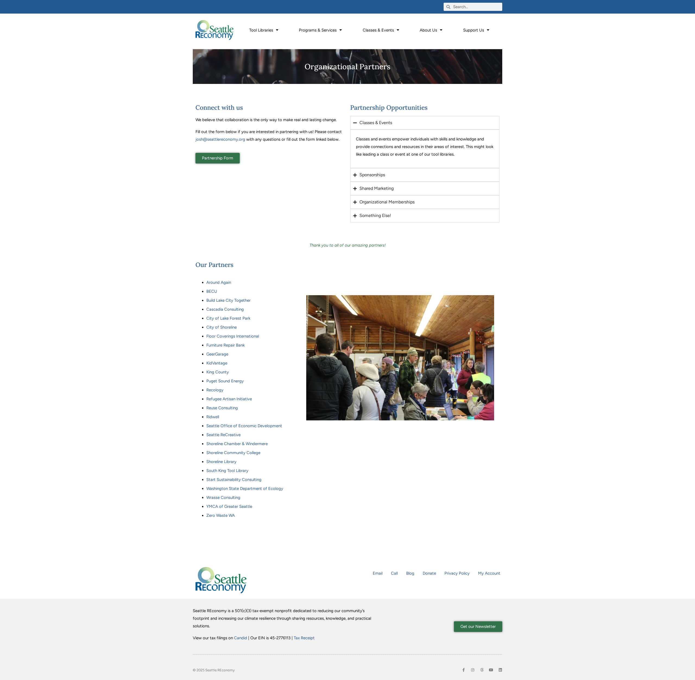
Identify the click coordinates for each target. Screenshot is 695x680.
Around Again (218, 282)
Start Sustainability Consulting (233, 479)
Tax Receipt (304, 637)
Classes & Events (378, 30)
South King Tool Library (227, 470)
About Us (428, 30)
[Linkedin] (500, 670)
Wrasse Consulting (223, 497)
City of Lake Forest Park (228, 318)
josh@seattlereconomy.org (220, 139)
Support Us (473, 30)
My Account (489, 573)
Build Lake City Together (228, 300)
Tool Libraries (261, 30)
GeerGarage (217, 354)
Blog (410, 573)
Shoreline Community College (233, 452)
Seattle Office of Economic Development (244, 425)
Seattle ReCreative (223, 434)
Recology (214, 390)
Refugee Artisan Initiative (229, 398)
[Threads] (482, 670)
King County (217, 372)
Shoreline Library (221, 461)
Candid (240, 637)
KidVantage (216, 363)
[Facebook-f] (463, 670)
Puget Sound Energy (225, 381)
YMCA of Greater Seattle (229, 506)
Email (378, 573)
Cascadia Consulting (225, 309)
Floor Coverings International (232, 336)
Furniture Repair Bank (225, 345)
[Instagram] (473, 670)
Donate (429, 573)
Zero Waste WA (220, 515)
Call (394, 573)
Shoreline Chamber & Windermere (237, 443)
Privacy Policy (457, 573)
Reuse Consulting (222, 407)
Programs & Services (318, 30)
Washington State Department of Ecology (244, 488)
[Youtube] (491, 670)
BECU (211, 291)
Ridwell (212, 416)
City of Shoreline (221, 327)
